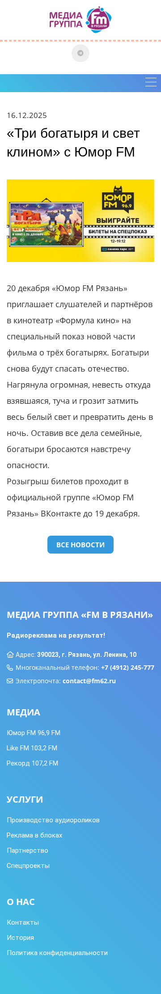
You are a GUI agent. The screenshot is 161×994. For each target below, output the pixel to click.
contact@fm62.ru (89, 681)
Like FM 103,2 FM (32, 748)
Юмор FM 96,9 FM (33, 733)
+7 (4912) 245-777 (127, 667)
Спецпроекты (28, 866)
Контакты (23, 922)
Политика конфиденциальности (57, 953)
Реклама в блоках (34, 835)
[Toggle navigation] (151, 83)
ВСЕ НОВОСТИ (80, 544)
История (20, 938)
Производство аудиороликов (53, 820)
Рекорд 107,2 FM (32, 763)
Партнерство (27, 850)
